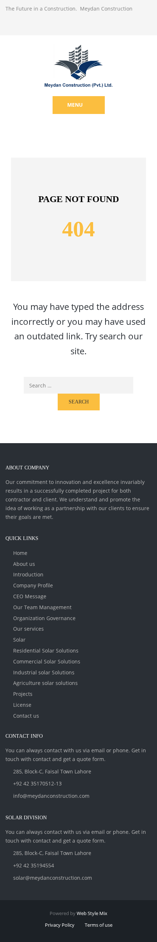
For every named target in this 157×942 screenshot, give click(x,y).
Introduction (28, 574)
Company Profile (33, 585)
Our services (28, 628)
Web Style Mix (92, 913)
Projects (22, 693)
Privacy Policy (59, 925)
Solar (19, 639)
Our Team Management (42, 607)
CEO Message (29, 596)
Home (20, 552)
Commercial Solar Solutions (46, 661)
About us (24, 563)
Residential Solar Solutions (45, 650)
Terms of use (98, 925)
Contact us (26, 715)
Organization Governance (44, 618)
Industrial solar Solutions (43, 672)
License (22, 704)
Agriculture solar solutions (45, 682)
